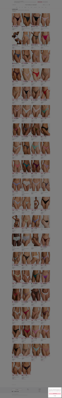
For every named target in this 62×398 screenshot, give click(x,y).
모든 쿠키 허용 (55, 393)
